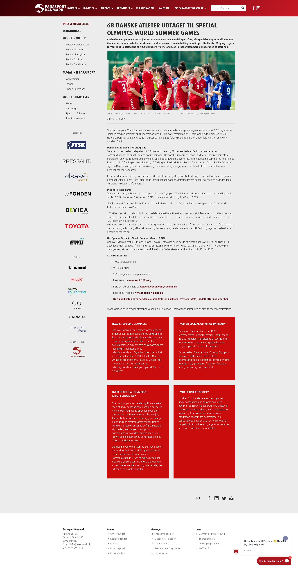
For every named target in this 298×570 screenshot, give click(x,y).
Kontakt (114, 543)
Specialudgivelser (75, 89)
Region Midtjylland (75, 49)
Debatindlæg (72, 31)
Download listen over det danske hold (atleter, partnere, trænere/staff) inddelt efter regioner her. (171, 299)
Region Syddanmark (77, 64)
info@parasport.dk (80, 544)
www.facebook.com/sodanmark (158, 286)
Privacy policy (117, 553)
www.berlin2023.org (139, 280)
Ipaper (69, 84)
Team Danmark (206, 538)
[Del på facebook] (209, 498)
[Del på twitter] (224, 498)
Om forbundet (117, 533)
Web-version (72, 79)
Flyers (69, 103)
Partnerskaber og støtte (167, 548)
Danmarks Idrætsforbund (212, 533)
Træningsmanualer (76, 118)
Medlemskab (161, 543)
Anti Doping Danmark (210, 543)
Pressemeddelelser (76, 24)
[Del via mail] (231, 498)
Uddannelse (161, 553)
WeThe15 (204, 548)
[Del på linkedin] (216, 498)
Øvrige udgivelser (76, 97)
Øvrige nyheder (74, 38)
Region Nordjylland (76, 54)
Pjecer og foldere (75, 113)
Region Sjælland (74, 59)
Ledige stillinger (118, 538)
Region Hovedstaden (77, 44)
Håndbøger (72, 108)
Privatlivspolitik (117, 548)
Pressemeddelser (164, 533)
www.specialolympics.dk (149, 292)
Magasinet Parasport (79, 72)
